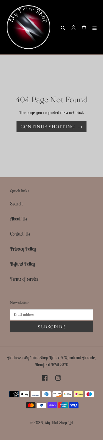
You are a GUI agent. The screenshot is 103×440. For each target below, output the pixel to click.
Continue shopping (47, 126)
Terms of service (24, 279)
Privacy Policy (23, 249)
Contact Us (20, 234)
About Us (18, 218)
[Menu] (94, 27)
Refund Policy (22, 264)
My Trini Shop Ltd (59, 422)
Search (16, 203)
